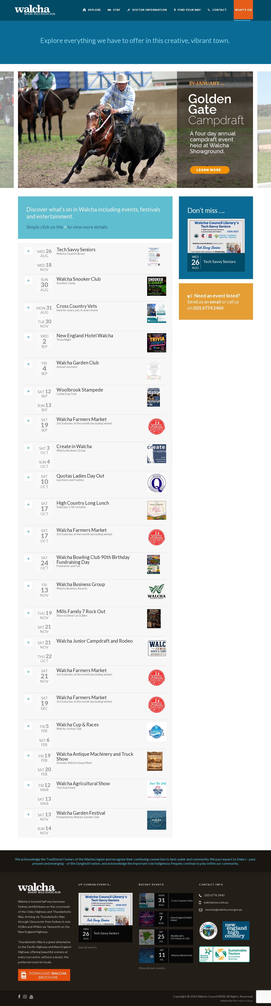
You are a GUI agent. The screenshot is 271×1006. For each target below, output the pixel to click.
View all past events (152, 968)
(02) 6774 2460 (214, 895)
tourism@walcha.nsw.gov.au (223, 909)
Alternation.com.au (242, 1000)
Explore (94, 10)
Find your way (189, 10)
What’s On (243, 10)
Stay (116, 10)
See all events (87, 947)
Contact (219, 10)
